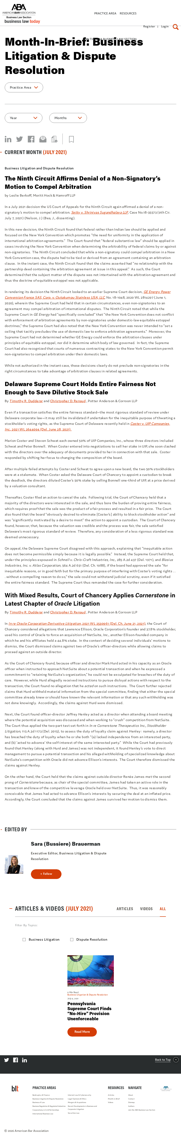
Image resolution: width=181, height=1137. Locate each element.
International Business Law (43, 1114)
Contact (131, 1099)
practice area (105, 13)
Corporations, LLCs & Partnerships (46, 1110)
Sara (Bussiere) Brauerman (65, 843)
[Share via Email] (42, 139)
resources (128, 13)
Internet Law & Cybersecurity (79, 1095)
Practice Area (20, 87)
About (130, 1095)
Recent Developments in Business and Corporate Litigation (82, 1107)
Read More (82, 1032)
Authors (131, 1106)
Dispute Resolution (91, 939)
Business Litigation (44, 939)
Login (165, 26)
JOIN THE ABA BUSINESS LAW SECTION (109, 39)
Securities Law (73, 1113)
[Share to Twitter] (19, 139)
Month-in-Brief (114, 1099)
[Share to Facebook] (31, 139)
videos (146, 908)
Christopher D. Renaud (68, 401)
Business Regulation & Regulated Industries (49, 1106)
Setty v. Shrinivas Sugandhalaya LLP (99, 212)
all (163, 908)
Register (149, 26)
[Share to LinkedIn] (8, 139)
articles (125, 908)
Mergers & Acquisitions (77, 1102)
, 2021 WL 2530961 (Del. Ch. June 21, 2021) (76, 623)
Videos (110, 1102)
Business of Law (39, 1102)
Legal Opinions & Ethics (77, 1099)
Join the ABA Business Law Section (141, 1110)
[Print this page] (54, 139)
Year (13, 118)
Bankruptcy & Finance (41, 1095)
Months (60, 118)
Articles (111, 1095)
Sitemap (131, 1102)
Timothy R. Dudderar (26, 401)
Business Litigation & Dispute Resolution (48, 1099)
